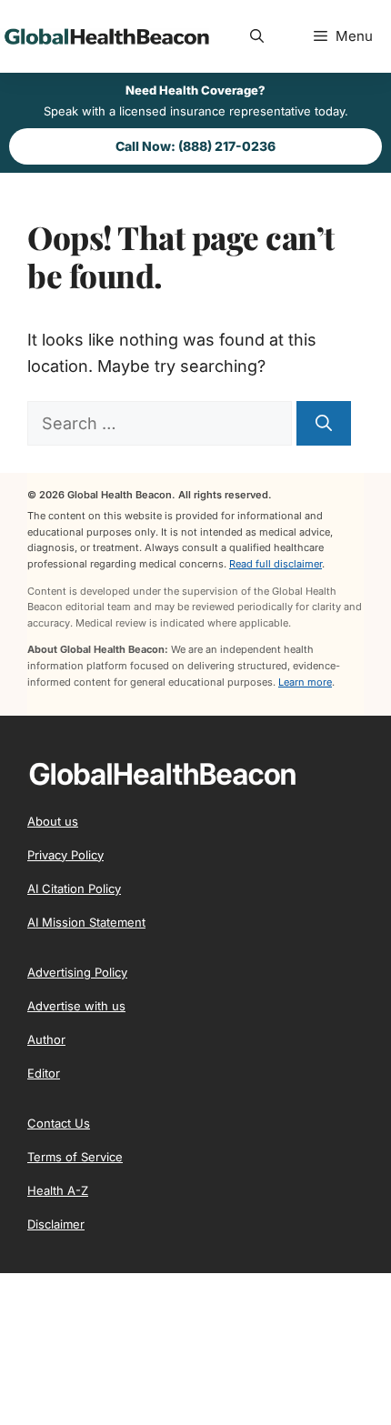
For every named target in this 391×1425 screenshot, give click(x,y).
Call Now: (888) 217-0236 (195, 146)
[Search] (323, 423)
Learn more (305, 682)
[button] (257, 36)
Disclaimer (56, 1224)
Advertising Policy (77, 972)
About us (52, 821)
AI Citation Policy (74, 888)
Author (46, 1039)
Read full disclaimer (275, 563)
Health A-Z (57, 1190)
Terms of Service (75, 1156)
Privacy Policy (65, 855)
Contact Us (58, 1123)
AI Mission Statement (86, 922)
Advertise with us (76, 1006)
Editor (43, 1073)
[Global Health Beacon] (104, 36)
